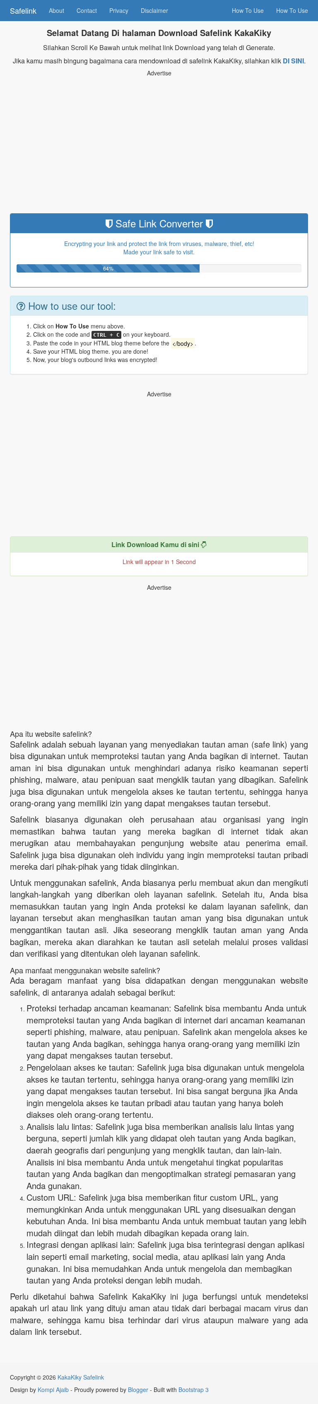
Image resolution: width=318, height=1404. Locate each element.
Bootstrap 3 (193, 1389)
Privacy (118, 10)
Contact (87, 10)
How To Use (248, 10)
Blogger (138, 1389)
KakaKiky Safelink (81, 1377)
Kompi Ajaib (53, 1389)
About (56, 10)
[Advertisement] (159, 147)
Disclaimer (154, 10)
